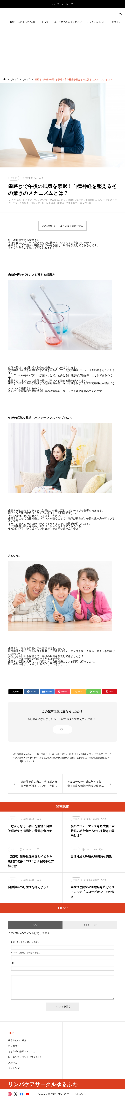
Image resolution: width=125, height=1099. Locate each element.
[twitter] (15, 1094)
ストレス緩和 (48, 203)
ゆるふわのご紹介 (27, 22)
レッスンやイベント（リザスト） (104, 22)
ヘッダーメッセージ (62, 4)
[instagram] (10, 1094)
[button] (5, 22)
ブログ (44, 754)
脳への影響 (85, 203)
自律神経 (70, 200)
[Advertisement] (62, 51)
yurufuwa (28, 754)
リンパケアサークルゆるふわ (48, 200)
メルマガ (12, 1062)
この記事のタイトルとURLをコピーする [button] (62, 226)
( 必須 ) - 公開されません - (26, 953)
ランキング (14, 1068)
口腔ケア (35, 203)
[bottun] (120, 13)
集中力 (79, 200)
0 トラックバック (89, 925)
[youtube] (27, 1094)
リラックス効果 (21, 203)
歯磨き (60, 203)
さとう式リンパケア (21, 200)
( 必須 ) (25, 942)
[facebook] (21, 1094)
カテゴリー (45, 22)
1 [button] (64, 729)
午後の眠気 (71, 203)
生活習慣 (89, 200)
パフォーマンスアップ (97, 754)
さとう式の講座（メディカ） (68, 22)
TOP (12, 22)
